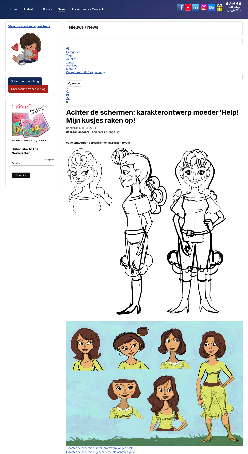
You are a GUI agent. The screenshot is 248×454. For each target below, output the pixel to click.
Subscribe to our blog (25, 81)
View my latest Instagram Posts (29, 26)
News (61, 9)
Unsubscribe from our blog (28, 89)
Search (75, 83)
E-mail (16, 163)
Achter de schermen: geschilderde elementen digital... (102, 452)
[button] (154, 69)
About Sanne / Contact (87, 9)
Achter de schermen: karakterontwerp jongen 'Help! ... (102, 448)
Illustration (30, 9)
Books (47, 9)
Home (12, 9)
